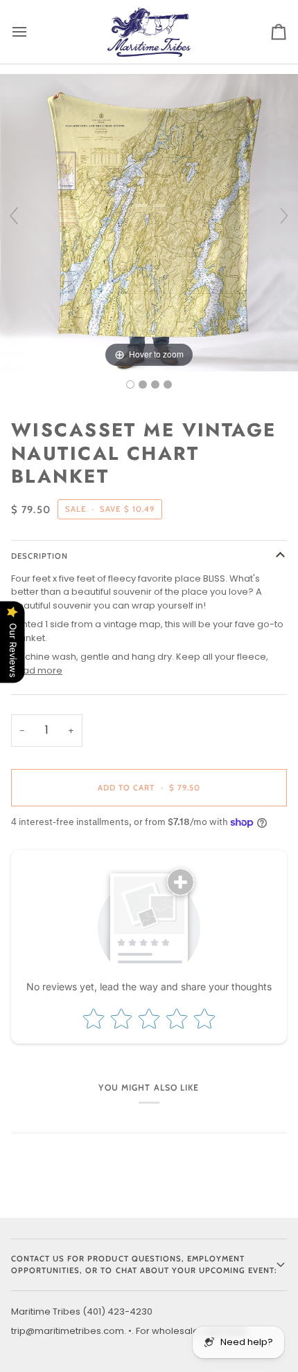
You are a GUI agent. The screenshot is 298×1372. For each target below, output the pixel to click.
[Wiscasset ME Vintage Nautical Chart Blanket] (130, 384)
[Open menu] (32, 32)
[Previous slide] (14, 216)
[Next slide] (284, 216)
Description (39, 556)
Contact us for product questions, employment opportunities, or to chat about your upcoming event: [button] (144, 1264)
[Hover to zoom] (149, 221)
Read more (36, 670)
